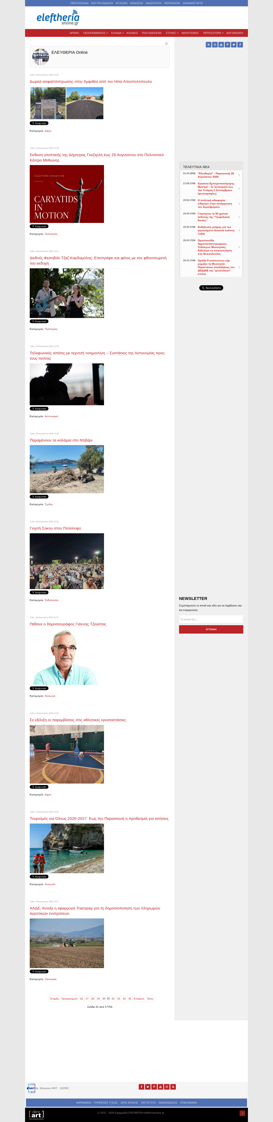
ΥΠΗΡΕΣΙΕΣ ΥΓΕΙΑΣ (106, 1102)
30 (103, 998)
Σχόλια (49, 504)
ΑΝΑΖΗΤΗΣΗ (154, 3)
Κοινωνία (50, 695)
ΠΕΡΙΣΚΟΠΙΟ (172, 3)
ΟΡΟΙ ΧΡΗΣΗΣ (129, 1102)
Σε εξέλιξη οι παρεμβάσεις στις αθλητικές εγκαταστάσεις (78, 720)
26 (81, 998)
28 (92, 998)
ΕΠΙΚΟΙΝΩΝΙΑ (188, 1102)
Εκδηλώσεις (52, 600)
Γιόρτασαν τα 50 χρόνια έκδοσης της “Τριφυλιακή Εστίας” (214, 217)
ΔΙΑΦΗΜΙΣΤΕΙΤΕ (193, 3)
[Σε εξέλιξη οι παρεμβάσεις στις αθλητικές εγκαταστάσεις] (67, 753)
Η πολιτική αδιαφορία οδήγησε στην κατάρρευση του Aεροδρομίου (215, 203)
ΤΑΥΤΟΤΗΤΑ (148, 1102)
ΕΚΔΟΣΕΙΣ (136, 3)
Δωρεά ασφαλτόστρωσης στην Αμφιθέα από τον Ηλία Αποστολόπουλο (91, 81)
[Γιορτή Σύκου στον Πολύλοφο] (67, 561)
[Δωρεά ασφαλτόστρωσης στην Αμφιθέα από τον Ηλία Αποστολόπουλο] (67, 102)
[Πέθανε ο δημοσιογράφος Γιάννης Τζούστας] (67, 656)
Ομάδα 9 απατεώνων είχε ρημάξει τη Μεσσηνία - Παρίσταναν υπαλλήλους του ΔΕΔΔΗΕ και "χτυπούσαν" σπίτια (216, 267)
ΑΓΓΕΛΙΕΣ (122, 3)
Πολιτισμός (51, 233)
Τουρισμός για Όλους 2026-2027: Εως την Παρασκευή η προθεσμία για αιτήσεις (99, 818)
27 (87, 998)
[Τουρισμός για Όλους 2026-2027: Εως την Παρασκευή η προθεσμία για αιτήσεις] (67, 848)
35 (129, 998)
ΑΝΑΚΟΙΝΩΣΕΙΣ (168, 1102)
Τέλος (150, 998)
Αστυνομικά (51, 416)
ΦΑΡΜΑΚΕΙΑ (83, 1102)
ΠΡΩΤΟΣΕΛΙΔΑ (79, 3)
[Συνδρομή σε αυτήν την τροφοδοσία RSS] (166, 43)
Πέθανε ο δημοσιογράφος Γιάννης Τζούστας (68, 624)
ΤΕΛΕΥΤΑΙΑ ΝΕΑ (196, 167)
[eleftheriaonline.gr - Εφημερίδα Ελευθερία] (58, 17)
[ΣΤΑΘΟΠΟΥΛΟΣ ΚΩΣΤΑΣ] (36, 1114)
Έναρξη (54, 998)
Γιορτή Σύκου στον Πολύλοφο (55, 528)
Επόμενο (139, 998)
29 (98, 998)
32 (113, 998)
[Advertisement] (211, 382)
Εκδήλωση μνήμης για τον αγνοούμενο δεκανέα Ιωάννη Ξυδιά (216, 230)
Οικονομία (50, 979)
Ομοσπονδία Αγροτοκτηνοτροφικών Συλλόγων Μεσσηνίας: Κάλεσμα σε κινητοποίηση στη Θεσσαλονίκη (215, 247)
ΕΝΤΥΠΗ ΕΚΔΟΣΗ (102, 3)
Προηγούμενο (69, 998)
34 (124, 998)
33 (118, 998)
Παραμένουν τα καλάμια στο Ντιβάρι (61, 440)
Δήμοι (48, 130)
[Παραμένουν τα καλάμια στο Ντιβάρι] (67, 469)
